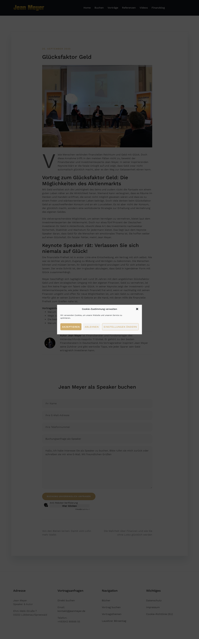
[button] (137, 309)
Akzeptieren (71, 326)
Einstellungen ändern (120, 326)
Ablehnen (92, 326)
